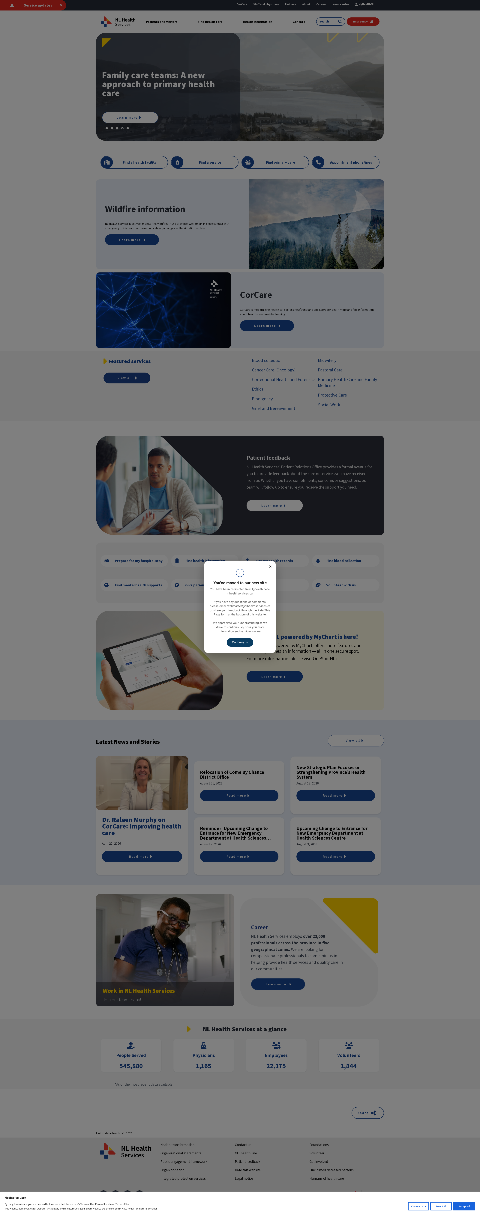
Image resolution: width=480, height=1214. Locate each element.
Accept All (464, 1206)
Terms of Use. (123, 1204)
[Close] (270, 566)
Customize (417, 1206)
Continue (238, 642)
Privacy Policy (126, 1208)
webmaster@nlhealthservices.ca (248, 606)
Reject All (441, 1206)
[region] (240, 1203)
